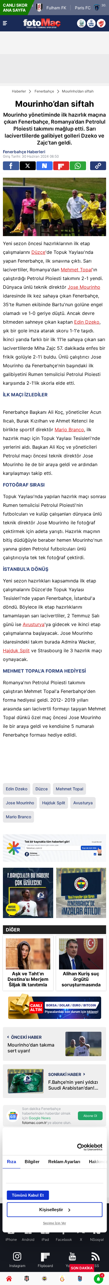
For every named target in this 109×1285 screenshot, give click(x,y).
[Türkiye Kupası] (101, 23)
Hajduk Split (16, 650)
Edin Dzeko (86, 322)
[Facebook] (11, 165)
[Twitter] (28, 165)
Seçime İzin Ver (54, 1223)
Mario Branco (69, 429)
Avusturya (33, 624)
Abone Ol (90, 1116)
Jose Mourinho (84, 287)
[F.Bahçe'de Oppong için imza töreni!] (81, 893)
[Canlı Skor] (91, 23)
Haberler (19, 91)
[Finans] (54, 1007)
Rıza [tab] (11, 1161)
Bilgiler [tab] (31, 1161)
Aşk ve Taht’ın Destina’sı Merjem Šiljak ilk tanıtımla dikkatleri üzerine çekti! (28, 985)
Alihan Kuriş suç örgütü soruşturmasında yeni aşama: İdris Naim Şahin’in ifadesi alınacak (81, 987)
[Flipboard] (61, 165)
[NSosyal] (44, 165)
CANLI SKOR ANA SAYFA (15, 8)
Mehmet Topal (76, 269)
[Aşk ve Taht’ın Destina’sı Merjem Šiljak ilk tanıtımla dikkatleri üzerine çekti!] (28, 953)
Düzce (38, 252)
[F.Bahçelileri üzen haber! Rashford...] (28, 893)
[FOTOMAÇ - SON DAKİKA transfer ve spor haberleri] (42, 23)
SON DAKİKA (82, 1268)
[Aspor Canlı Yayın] (81, 23)
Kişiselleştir (51, 1209)
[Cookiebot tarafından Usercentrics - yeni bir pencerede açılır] (77, 1147)
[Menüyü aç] (5, 23)
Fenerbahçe (44, 91)
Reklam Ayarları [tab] (64, 1161)
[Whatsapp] (78, 165)
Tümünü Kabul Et (28, 1195)
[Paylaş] (98, 165)
